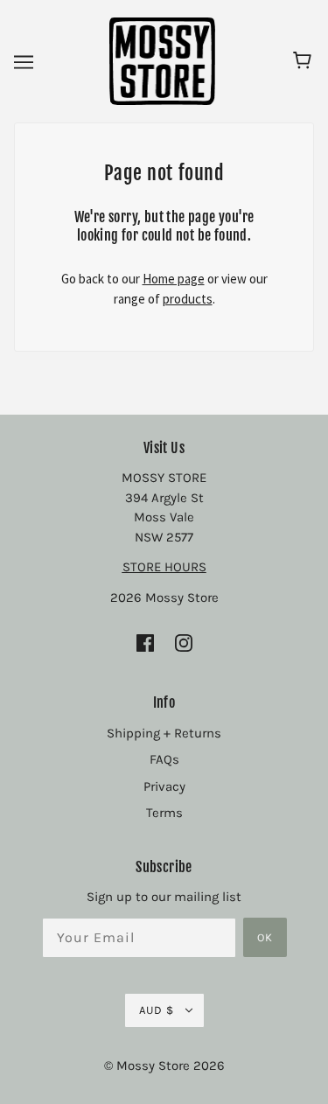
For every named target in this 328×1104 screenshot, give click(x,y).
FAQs (164, 759)
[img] (145, 642)
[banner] (162, 60)
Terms (164, 813)
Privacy (164, 786)
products (188, 298)
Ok (265, 937)
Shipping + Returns (164, 733)
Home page (174, 278)
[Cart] (305, 61)
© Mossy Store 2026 (164, 1065)
